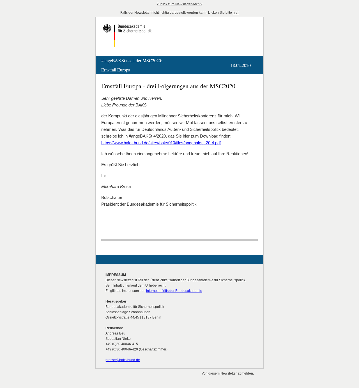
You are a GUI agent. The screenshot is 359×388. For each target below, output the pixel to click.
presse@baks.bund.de (122, 360)
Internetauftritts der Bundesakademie (174, 291)
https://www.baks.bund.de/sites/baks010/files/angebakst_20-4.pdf (161, 142)
